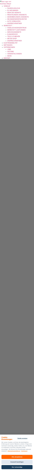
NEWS (9, 56)
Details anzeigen (22, 438)
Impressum (24, 451)
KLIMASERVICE (12, 34)
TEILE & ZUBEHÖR (13, 36)
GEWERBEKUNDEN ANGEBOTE (18, 17)
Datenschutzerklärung (14, 451)
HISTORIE (10, 51)
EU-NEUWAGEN (12, 10)
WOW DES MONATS (14, 12)
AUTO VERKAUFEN (13, 21)
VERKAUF (7, 6)
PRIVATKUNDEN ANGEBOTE (17, 15)
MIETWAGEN (8, 45)
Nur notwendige (17, 467)
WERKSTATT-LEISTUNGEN (16, 30)
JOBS (9, 49)
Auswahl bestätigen (17, 462)
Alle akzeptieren (17, 457)
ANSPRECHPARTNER (14, 23)
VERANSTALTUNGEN (14, 54)
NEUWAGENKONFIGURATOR (17, 19)
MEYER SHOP (12, 38)
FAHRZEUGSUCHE (13, 8)
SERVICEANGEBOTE (14, 32)
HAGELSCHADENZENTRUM (16, 28)
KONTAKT (7, 58)
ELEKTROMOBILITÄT (10, 43)
